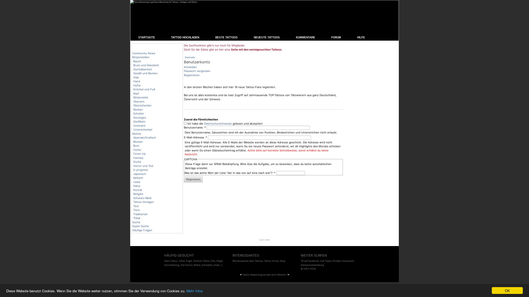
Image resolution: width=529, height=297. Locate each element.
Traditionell (140, 214)
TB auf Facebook (310, 260)
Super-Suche (140, 226)
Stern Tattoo (171, 260)
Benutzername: (195, 127)
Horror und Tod (143, 165)
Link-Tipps (325, 260)
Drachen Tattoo (201, 260)
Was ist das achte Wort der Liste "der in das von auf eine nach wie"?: (229, 172)
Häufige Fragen (142, 230)
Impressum (348, 260)
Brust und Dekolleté (146, 65)
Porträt (137, 190)
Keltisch (138, 177)
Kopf (136, 93)
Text (136, 206)
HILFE (361, 37)
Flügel (219, 260)
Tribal (136, 218)
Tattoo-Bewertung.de (254, 274)
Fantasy (138, 157)
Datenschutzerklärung (312, 265)
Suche (136, 222)
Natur (137, 185)
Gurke (137, 161)
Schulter (138, 113)
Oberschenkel (142, 105)
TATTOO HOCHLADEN (185, 37)
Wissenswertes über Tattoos (247, 260)
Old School (187, 265)
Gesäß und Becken (145, 73)
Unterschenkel (142, 129)
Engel (189, 260)
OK (507, 290)
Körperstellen (140, 57)
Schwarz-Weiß (142, 198)
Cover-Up (139, 153)
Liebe (136, 182)
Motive (136, 133)
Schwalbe (207, 265)
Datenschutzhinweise (218, 123)
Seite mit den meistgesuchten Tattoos (256, 49)
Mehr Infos (194, 290)
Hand (136, 81)
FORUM (336, 37)
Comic (137, 149)
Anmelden (190, 67)
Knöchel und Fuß (144, 89)
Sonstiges (139, 117)
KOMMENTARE (305, 37)
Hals (136, 77)
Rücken (138, 109)
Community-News (143, 53)
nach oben (264, 239)
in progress (140, 169)
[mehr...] (217, 265)
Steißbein (139, 121)
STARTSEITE (146, 37)
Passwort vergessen (197, 71)
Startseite (190, 57)
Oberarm (138, 101)
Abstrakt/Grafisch (144, 137)
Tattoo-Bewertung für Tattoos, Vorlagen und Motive (175, 2)
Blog (282, 260)
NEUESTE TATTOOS (267, 37)
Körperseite (140, 97)
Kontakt (336, 260)
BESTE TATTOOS (226, 37)
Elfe (213, 260)
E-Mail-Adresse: (195, 137)
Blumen (138, 141)
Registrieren (192, 75)
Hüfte (137, 85)
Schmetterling (171, 265)
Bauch (137, 61)
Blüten (197, 265)
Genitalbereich (142, 69)
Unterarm (139, 125)
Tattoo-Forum (271, 260)
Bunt (136, 145)
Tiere (136, 210)
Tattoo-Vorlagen (143, 202)
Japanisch (139, 174)
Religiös (138, 194)
